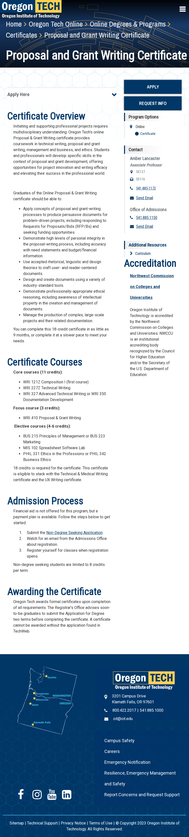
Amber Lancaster (145, 158)
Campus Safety (119, 740)
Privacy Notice (73, 823)
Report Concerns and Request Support (142, 794)
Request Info (153, 103)
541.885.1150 (146, 217)
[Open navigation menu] (183, 9)
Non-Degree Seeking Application (74, 532)
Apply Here (18, 94)
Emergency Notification (127, 762)
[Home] (144, 680)
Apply (153, 87)
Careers (112, 751)
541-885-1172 (146, 188)
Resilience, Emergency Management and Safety (140, 778)
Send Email (144, 198)
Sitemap (17, 823)
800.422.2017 (124, 710)
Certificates (21, 35)
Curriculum (143, 253)
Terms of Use (100, 823)
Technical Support (42, 823)
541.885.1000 (151, 710)
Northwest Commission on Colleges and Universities (152, 287)
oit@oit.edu (123, 718)
